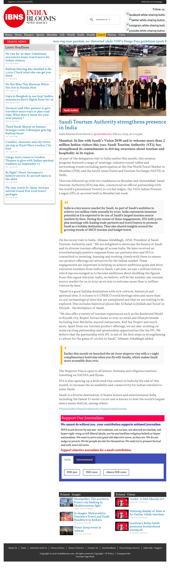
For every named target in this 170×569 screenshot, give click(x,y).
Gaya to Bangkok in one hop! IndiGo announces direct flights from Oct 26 (29, 98)
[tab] (67, 460)
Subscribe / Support (152, 548)
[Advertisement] (30, 334)
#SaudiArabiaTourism (113, 409)
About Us (12, 548)
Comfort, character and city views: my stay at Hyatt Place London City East (28, 145)
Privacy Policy (57, 548)
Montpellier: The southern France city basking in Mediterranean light (91, 502)
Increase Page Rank (85, 556)
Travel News (16, 42)
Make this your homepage (152, 2)
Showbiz (52, 35)
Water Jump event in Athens (87, 529)
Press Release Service (130, 548)
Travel (101, 35)
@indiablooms (102, 134)
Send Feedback (109, 548)
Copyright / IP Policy (104, 553)
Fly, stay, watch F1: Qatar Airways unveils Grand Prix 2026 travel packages (27, 191)
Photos (111, 35)
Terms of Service (76, 548)
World (71, 35)
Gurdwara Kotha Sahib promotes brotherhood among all (144, 526)
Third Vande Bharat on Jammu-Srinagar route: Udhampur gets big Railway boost (28, 130)
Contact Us (93, 548)
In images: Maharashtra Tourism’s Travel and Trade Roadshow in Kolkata (92, 516)
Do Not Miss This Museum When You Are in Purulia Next (27, 86)
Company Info (123, 553)
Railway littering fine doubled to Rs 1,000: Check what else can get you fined (28, 72)
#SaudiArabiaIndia (87, 409)
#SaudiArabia (67, 409)
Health (91, 35)
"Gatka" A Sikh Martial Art (146, 499)
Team (23, 548)
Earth (80, 35)
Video (122, 35)
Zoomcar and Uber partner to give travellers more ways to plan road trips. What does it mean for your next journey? (27, 113)
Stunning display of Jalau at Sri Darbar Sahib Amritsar (147, 513)
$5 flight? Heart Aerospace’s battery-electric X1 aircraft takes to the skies (28, 176)
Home (8, 35)
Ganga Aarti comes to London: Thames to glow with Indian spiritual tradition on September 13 (29, 160)
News (18, 35)
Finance (29, 35)
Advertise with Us (38, 548)
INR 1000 (92, 472)
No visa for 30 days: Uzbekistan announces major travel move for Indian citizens (27, 57)
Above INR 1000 (116, 472)
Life (62, 35)
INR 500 (72, 472)
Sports (40, 35)
